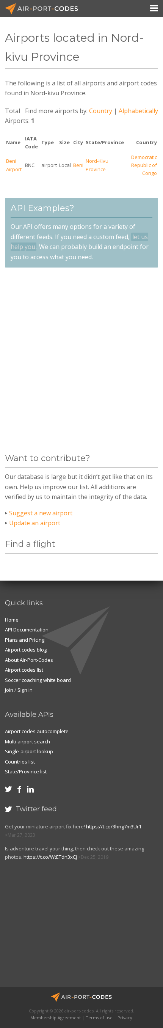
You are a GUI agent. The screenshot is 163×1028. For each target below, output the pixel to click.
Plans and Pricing (24, 639)
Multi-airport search (27, 741)
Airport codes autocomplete (37, 731)
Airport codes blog (26, 649)
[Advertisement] (81, 360)
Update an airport (34, 523)
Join (9, 689)
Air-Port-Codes (45, 8)
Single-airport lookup (29, 751)
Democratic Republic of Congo (144, 165)
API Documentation (27, 629)
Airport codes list (24, 669)
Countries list (20, 761)
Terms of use (99, 1017)
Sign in (25, 689)
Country (100, 111)
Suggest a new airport (40, 513)
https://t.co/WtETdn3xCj (50, 856)
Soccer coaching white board (38, 680)
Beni (78, 165)
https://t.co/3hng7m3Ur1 (113, 826)
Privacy (125, 1017)
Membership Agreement (55, 1017)
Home (12, 619)
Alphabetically (138, 111)
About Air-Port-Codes (29, 659)
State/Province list (26, 771)
